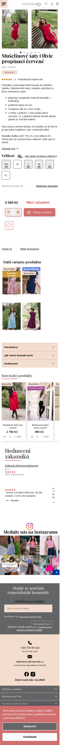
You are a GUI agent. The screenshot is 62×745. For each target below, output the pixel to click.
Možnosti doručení (47, 186)
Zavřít (19, 245)
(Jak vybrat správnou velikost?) (41, 156)
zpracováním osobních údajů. (30, 617)
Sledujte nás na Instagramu (31, 532)
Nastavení (29, 726)
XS (6, 294)
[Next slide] (54, 29)
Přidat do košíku (42, 212)
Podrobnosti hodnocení (30, 79)
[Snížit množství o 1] (8, 212)
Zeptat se (7, 248)
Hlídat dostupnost (29, 248)
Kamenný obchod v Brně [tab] (15, 703)
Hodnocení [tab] (11, 363)
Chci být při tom (41, 624)
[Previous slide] (6, 29)
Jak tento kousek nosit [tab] (18, 355)
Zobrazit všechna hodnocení (21, 465)
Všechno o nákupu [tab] (11, 689)
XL (15, 329)
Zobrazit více (8, 148)
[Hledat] (46, 3)
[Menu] (4, 4)
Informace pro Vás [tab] (11, 696)
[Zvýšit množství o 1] (18, 212)
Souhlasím (30, 736)
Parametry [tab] (11, 347)
